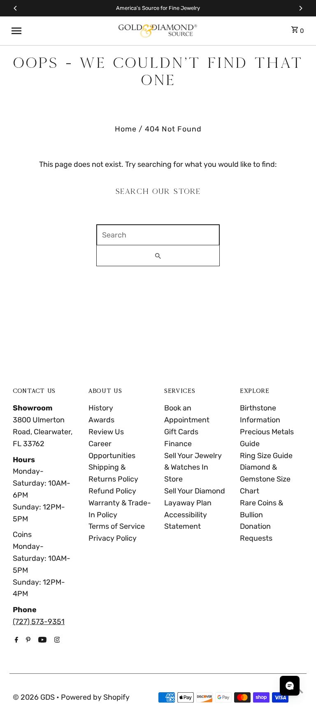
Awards (101, 419)
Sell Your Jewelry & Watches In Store (193, 467)
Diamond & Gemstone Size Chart (265, 479)
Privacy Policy (112, 538)
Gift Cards (181, 431)
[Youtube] (41, 640)
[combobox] (158, 235)
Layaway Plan (187, 502)
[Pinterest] (27, 640)
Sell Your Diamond (194, 490)
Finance (178, 443)
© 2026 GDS (34, 697)
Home (126, 129)
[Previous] (15, 8)
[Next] (300, 8)
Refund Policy (112, 490)
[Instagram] (56, 640)
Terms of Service (116, 526)
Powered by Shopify (95, 697)
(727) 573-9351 (39, 621)
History (100, 407)
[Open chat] (290, 686)
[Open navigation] (61, 31)
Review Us (106, 431)
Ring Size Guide (266, 455)
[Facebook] (15, 640)
